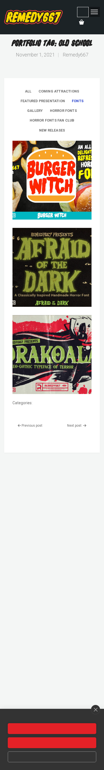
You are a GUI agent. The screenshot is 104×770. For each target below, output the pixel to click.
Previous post (32, 426)
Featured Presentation (43, 101)
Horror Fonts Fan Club (52, 120)
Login (83, 12)
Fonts (77, 101)
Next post (74, 426)
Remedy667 (75, 55)
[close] (95, 709)
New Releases (52, 130)
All (28, 91)
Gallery (35, 111)
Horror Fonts (63, 111)
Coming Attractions (59, 91)
